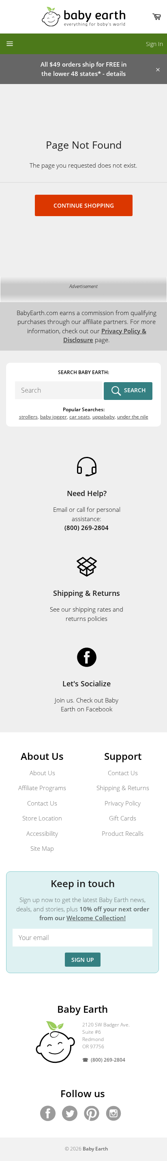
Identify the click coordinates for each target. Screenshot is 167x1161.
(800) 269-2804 (108, 1059)
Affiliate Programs (42, 788)
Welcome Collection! (96, 918)
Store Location (42, 818)
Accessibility (42, 833)
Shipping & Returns (122, 788)
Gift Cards (122, 818)
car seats (79, 416)
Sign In (154, 44)
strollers (28, 416)
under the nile (132, 416)
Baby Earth (95, 1148)
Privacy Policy (123, 803)
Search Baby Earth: (83, 372)
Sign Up (82, 959)
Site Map (42, 848)
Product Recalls (122, 833)
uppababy (103, 416)
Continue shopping (84, 205)
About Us (42, 773)
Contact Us (42, 803)
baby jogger (53, 416)
